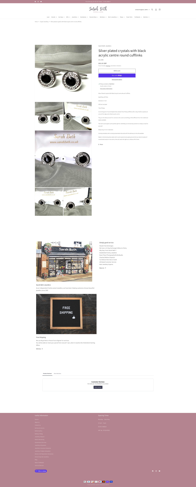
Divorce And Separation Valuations (44, 454)
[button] (53, 17)
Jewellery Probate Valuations (42, 451)
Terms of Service (39, 465)
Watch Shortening (39, 439)
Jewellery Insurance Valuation (43, 448)
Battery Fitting (39, 433)
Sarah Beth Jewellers (95, 484)
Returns (101, 268)
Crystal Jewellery (44, 21)
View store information (106, 88)
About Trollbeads (39, 462)
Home (36, 21)
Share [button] (101, 144)
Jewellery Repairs (39, 436)
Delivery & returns (39, 428)
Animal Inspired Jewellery (42, 456)
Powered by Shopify (104, 484)
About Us (37, 422)
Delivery (38, 349)
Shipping (108, 65)
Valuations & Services (40, 442)
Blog (36, 459)
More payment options (117, 79)
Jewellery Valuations (40, 445)
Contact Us (38, 425)
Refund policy (38, 431)
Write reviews (98, 387)
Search (37, 419)
